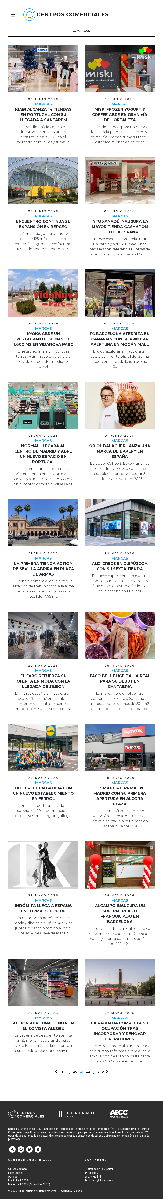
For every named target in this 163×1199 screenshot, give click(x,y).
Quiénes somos (17, 1169)
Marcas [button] (83, 31)
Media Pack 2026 (18, 1180)
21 (81, 1071)
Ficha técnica (15, 1172)
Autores (12, 1176)
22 (88, 1071)
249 (100, 1071)
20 (75, 1071)
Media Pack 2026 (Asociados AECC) (29, 1184)
